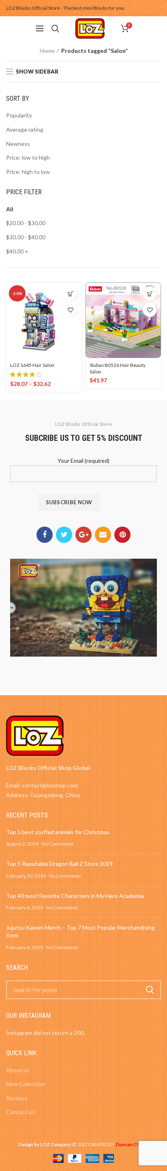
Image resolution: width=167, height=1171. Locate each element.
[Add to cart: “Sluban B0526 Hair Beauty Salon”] (150, 293)
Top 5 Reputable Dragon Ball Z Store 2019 (59, 863)
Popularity (19, 115)
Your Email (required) (83, 460)
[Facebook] (44, 535)
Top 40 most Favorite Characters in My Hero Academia (75, 895)
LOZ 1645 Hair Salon (32, 365)
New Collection (25, 1083)
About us (18, 1070)
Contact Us (20, 1111)
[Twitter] (64, 535)
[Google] (83, 535)
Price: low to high (28, 157)
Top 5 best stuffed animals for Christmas (57, 831)
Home (47, 50)
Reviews (17, 1098)
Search (150, 989)
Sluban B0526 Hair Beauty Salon (118, 368)
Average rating (24, 129)
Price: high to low (28, 171)
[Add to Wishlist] (70, 310)
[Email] (103, 535)
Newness (18, 143)
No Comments (58, 844)
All (9, 209)
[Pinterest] (122, 535)
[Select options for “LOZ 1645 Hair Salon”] (70, 293)
